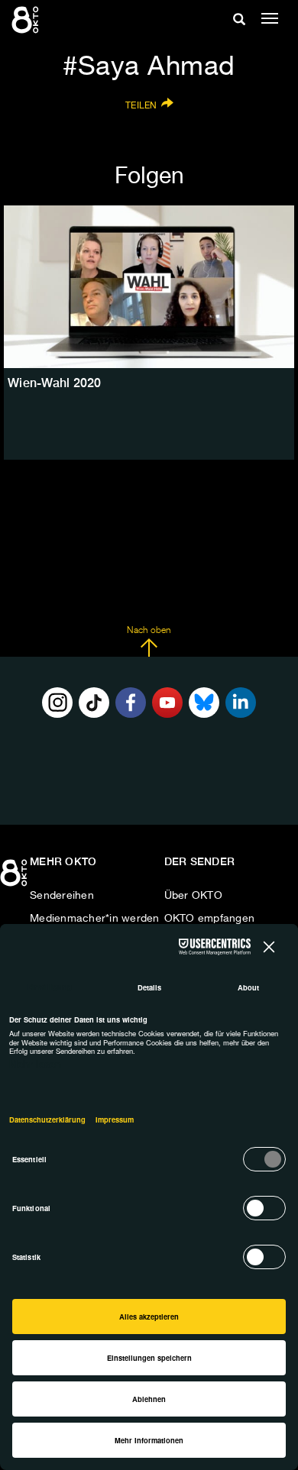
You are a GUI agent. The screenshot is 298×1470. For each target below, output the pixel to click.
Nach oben (148, 630)
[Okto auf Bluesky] (204, 702)
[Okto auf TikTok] (94, 702)
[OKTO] (26, 19)
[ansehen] (149, 287)
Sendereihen (62, 895)
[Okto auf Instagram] (57, 702)
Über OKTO (193, 895)
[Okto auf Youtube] (167, 702)
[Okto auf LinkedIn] (240, 702)
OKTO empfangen (209, 918)
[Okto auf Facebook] (130, 702)
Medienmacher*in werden (95, 918)
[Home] (15, 878)
